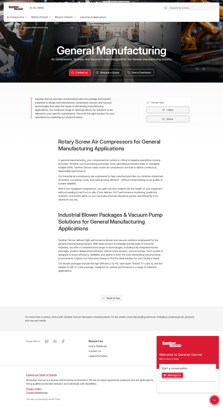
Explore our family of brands (41, 374)
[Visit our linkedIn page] (47, 341)
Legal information (98, 355)
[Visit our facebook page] (63, 341)
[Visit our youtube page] (55, 341)
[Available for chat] (214, 400)
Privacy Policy (34, 388)
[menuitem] (17, 17)
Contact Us (95, 351)
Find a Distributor (98, 346)
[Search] (165, 8)
